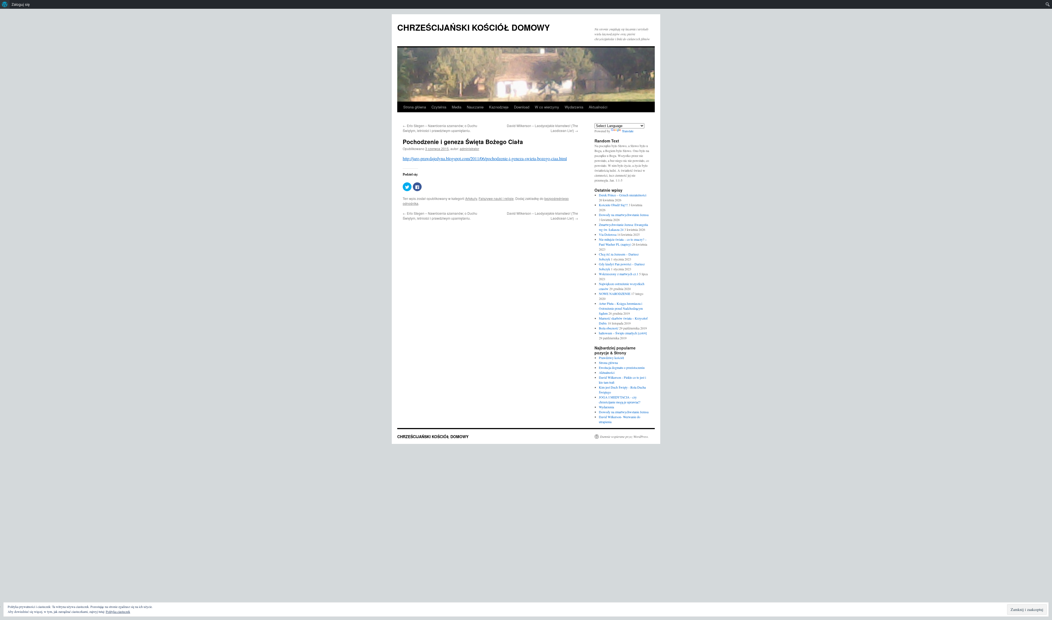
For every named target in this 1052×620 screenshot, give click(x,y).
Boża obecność (608, 328)
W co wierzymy (547, 107)
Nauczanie (475, 107)
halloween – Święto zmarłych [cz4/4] (623, 333)
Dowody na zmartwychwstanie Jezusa (623, 215)
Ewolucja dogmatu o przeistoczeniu (622, 367)
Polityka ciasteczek (118, 611)
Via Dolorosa (607, 234)
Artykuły (471, 198)
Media (456, 107)
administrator (469, 148)
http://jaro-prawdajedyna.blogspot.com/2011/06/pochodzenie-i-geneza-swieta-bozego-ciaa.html (485, 158)
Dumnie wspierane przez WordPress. (624, 436)
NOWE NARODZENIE (614, 293)
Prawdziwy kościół (611, 357)
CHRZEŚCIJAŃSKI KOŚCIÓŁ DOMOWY (473, 27)
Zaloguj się (21, 4)
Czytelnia (438, 107)
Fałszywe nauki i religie (496, 198)
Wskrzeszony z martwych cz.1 (618, 274)
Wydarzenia (574, 107)
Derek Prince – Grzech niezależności (622, 195)
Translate (627, 131)
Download (521, 107)
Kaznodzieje (498, 107)
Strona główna (414, 107)
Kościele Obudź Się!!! (613, 205)
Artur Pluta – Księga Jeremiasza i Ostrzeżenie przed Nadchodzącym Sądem (621, 308)
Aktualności (598, 107)
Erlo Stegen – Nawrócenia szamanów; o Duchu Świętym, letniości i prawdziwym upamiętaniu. (440, 128)
